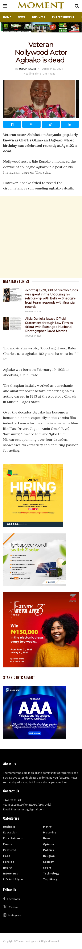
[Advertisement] (41, 237)
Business (38, 17)
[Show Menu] (5, 6)
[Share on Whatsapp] (51, 124)
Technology (51, 873)
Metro (47, 826)
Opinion (48, 844)
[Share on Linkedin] (70, 124)
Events (7, 844)
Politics (48, 850)
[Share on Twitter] (31, 124)
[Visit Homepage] (40, 6)
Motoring (49, 832)
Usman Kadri (27, 69)
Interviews (10, 873)
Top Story (50, 879)
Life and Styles (13, 879)
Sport (47, 867)
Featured (9, 850)
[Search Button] (77, 6)
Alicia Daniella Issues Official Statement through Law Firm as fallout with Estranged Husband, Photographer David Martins (49, 325)
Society (48, 862)
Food (7, 856)
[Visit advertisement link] (41, 27)
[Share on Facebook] (12, 124)
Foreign (8, 862)
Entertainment (63, 17)
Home (7, 17)
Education (10, 832)
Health (7, 867)
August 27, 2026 (33, 311)
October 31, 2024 (52, 69)
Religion (49, 856)
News (21, 17)
